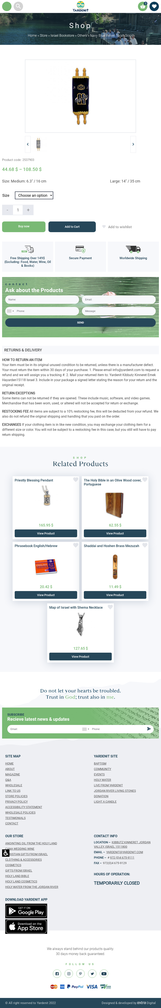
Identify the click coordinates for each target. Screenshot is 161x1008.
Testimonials (15, 818)
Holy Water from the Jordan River (31, 887)
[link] (80, 6)
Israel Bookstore (62, 36)
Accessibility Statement (23, 807)
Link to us (12, 790)
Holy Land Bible (17, 876)
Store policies (16, 796)
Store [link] (43, 36)
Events (99, 774)
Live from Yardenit (108, 785)
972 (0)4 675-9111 (122, 857)
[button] (18, 6)
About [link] (10, 769)
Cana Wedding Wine (19, 848)
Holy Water (102, 780)
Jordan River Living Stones (115, 790)
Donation (101, 796)
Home (32, 36)
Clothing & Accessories (23, 859)
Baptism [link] (100, 763)
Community (102, 769)
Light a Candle (105, 801)
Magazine (12, 774)
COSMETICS (13, 865)
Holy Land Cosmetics (21, 881)
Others (82, 36)
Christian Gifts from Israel (26, 854)
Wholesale (13, 785)
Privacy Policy (16, 801)
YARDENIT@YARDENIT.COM (124, 852)
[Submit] (148, 729)
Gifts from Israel (18, 870)
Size (5, 195)
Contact (11, 823)
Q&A (8, 780)
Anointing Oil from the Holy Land (31, 843)
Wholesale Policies (20, 812)
